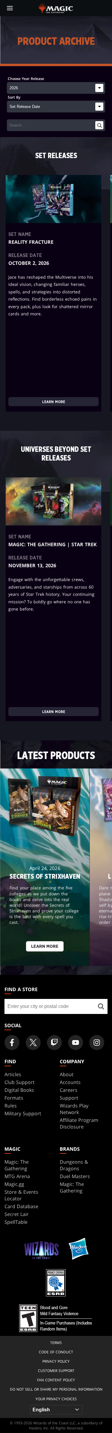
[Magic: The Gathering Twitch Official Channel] (54, 1042)
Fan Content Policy (56, 1379)
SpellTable (15, 1222)
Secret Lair (16, 1214)
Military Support (22, 1113)
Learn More (53, 402)
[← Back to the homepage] (56, 7)
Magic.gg (14, 1184)
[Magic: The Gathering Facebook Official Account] (11, 1042)
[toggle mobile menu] (9, 8)
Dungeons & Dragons (74, 1165)
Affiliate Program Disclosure (79, 1123)
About (66, 1074)
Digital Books (19, 1090)
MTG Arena (17, 1176)
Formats (13, 1098)
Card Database (21, 1206)
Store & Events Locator (21, 1195)
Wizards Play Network (74, 1109)
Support (69, 1098)
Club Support (19, 1082)
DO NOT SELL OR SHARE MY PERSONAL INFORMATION (56, 1389)
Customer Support (56, 1370)
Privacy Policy (56, 1361)
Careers (68, 1090)
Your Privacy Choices (56, 1398)
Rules (10, 1105)
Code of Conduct (56, 1352)
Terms (56, 1342)
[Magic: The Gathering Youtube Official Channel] (75, 1042)
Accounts (70, 1082)
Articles (12, 1074)
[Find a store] (101, 1006)
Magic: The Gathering (16, 1165)
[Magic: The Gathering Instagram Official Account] (96, 1042)
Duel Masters (75, 1176)
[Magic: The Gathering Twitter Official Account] (33, 1042)
